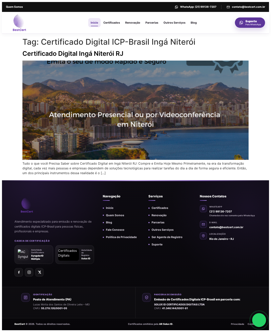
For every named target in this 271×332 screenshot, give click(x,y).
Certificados (111, 22)
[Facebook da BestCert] (18, 272)
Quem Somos (14, 6)
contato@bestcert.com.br (226, 227)
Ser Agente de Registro (167, 237)
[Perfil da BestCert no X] (39, 272)
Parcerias (151, 22)
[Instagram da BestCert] (29, 272)
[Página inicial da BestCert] (33, 205)
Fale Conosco (115, 229)
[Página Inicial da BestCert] (28, 22)
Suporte (157, 244)
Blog (194, 22)
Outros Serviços (174, 22)
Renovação (132, 22)
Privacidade (237, 324)
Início (94, 22)
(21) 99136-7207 (220, 211)
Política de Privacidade (121, 237)
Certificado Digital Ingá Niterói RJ (72, 53)
